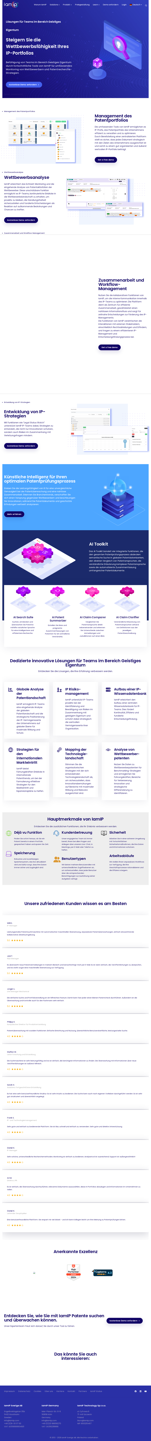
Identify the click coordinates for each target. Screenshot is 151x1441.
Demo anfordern (110, 4)
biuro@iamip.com (85, 1420)
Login (124, 4)
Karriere (60, 1391)
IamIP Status (96, 1391)
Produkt (66, 4)
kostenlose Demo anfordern (21, 220)
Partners (83, 1391)
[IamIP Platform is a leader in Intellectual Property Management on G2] (73, 1272)
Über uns (49, 1391)
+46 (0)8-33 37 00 (12, 1423)
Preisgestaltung (82, 4)
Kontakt (71, 1391)
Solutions (54, 4)
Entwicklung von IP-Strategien (17, 402)
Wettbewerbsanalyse (13, 172)
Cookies (37, 1391)
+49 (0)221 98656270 (51, 1423)
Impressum (9, 1391)
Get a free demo (106, 159)
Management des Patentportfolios (19, 111)
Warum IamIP (40, 4)
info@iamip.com (11, 1420)
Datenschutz (24, 1391)
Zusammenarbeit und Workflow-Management (24, 233)
